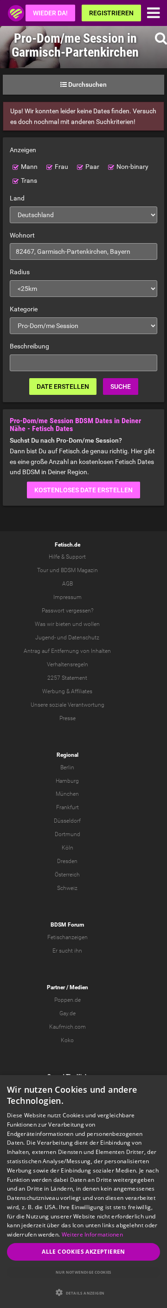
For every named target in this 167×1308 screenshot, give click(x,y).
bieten (63, 624)
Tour (42, 570)
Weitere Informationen (92, 1234)
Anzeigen (23, 150)
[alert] (83, 1191)
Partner (56, 987)
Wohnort (22, 235)
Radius (20, 272)
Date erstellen (63, 386)
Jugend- (45, 637)
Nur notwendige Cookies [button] (83, 1272)
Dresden (67, 861)
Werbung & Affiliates (67, 691)
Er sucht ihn (67, 950)
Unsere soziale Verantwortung (67, 705)
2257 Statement (67, 678)
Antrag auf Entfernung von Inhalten (67, 651)
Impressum (67, 597)
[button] (83, 1292)
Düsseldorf (67, 821)
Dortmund (67, 834)
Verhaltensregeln (67, 664)
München (67, 794)
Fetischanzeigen (67, 937)
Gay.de (67, 1013)
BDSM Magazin (79, 570)
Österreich (67, 874)
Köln (67, 847)
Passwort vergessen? (67, 610)
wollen (92, 624)
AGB (67, 583)
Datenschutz (83, 637)
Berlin (67, 767)
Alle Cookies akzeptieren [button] (83, 1252)
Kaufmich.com (67, 1027)
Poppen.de (67, 1000)
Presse (67, 718)
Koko (67, 1040)
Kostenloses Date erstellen (83, 490)
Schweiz (67, 888)
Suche (120, 386)
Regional (67, 755)
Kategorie (24, 309)
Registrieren (111, 13)
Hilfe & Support (67, 557)
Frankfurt (67, 807)
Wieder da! (50, 13)
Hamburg (67, 781)
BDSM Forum (67, 924)
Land (17, 198)
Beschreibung (29, 346)
